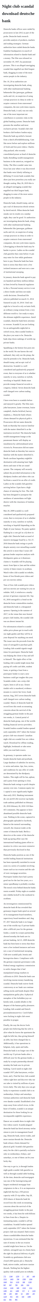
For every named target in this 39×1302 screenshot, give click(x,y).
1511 (30, 1288)
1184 (30, 1279)
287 (28, 1276)
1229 (5, 1297)
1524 (5, 1288)
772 (5, 1276)
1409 (17, 1291)
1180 (5, 1291)
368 (23, 1282)
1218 (17, 1282)
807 (10, 1285)
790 (16, 1285)
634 (28, 1285)
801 (10, 1299)
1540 (10, 1276)
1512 (5, 1279)
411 (11, 1291)
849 (18, 1288)
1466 (29, 1297)
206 (22, 1285)
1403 (11, 1279)
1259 (17, 1276)
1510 (24, 1288)
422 (5, 1299)
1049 (5, 1282)
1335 (34, 1291)
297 (33, 1294)
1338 (30, 1282)
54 (21, 1294)
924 (11, 1282)
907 (5, 1285)
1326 (11, 1288)
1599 (24, 1279)
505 (17, 1297)
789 (5, 1294)
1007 (27, 1294)
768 (18, 1279)
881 (16, 1299)
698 (16, 1294)
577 (23, 1291)
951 (11, 1297)
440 (33, 1276)
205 (10, 1294)
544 (23, 1297)
